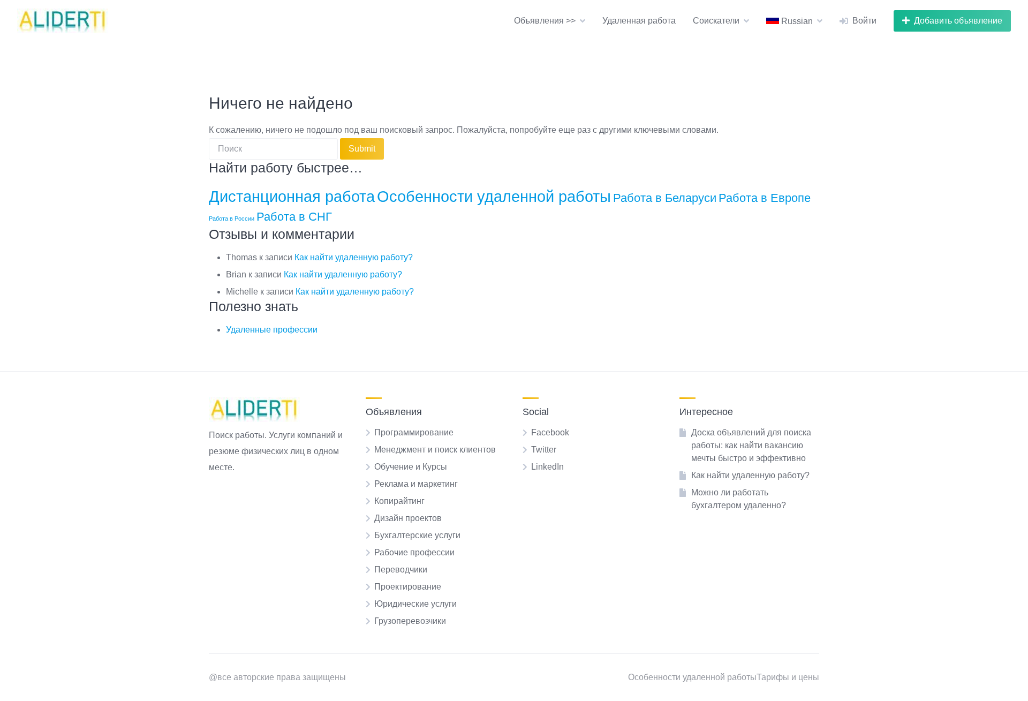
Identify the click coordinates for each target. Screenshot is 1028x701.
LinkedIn (547, 466)
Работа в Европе (765, 198)
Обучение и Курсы (410, 466)
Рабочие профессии (414, 552)
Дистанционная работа (292, 196)
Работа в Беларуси (664, 198)
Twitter (543, 449)
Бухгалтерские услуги (417, 535)
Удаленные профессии (272, 329)
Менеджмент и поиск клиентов (435, 449)
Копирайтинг (399, 501)
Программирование (413, 432)
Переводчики (400, 569)
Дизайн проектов (408, 518)
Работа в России (231, 218)
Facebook (550, 432)
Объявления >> (545, 20)
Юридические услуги (415, 603)
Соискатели (716, 20)
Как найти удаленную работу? (353, 257)
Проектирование (407, 586)
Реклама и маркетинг (416, 483)
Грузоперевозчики (410, 620)
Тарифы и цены (788, 677)
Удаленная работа (639, 20)
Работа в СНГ (294, 216)
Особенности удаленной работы (494, 196)
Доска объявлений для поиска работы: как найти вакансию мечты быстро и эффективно (751, 445)
